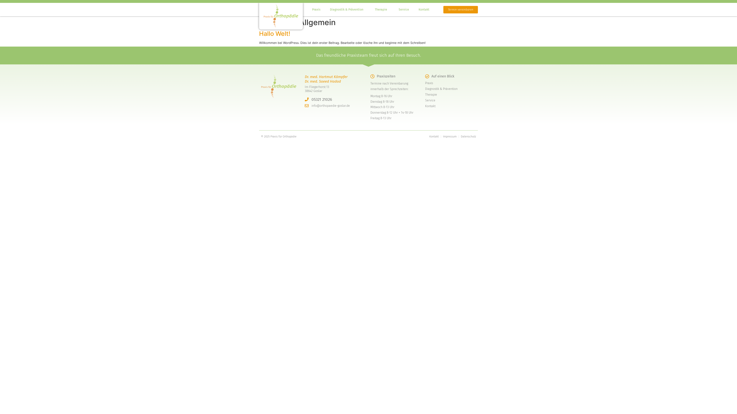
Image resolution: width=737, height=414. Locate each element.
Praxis (316, 9)
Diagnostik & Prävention (346, 9)
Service (404, 9)
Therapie (381, 9)
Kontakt (424, 9)
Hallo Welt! (274, 33)
